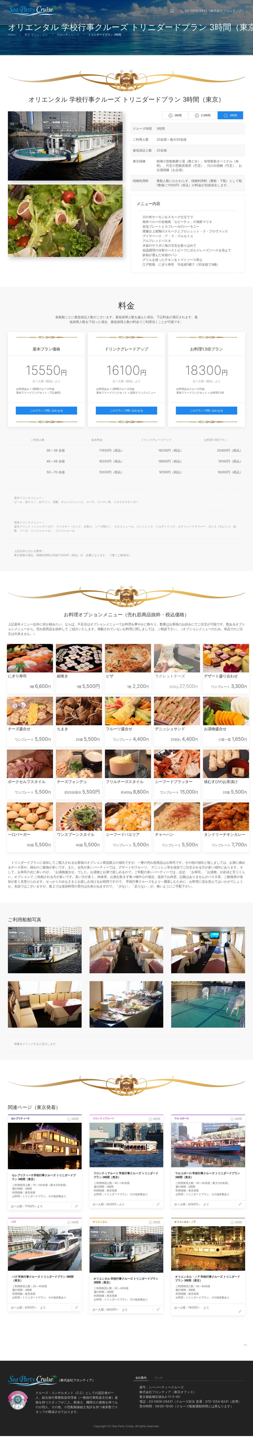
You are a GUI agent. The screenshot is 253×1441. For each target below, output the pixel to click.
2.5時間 (206, 115)
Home (11, 34)
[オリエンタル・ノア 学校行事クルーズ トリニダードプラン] (208, 1248)
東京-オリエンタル (36, 34)
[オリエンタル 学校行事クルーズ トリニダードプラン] (126, 1249)
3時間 (233, 115)
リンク (158, 1377)
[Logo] (32, 11)
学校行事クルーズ (68, 34)
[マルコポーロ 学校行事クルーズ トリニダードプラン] (208, 1145)
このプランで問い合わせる (46, 410)
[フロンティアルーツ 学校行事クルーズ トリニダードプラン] (126, 1145)
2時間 (178, 115)
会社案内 (140, 1377)
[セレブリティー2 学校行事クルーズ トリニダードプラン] (45, 1146)
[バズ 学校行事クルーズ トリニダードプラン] (45, 1248)
